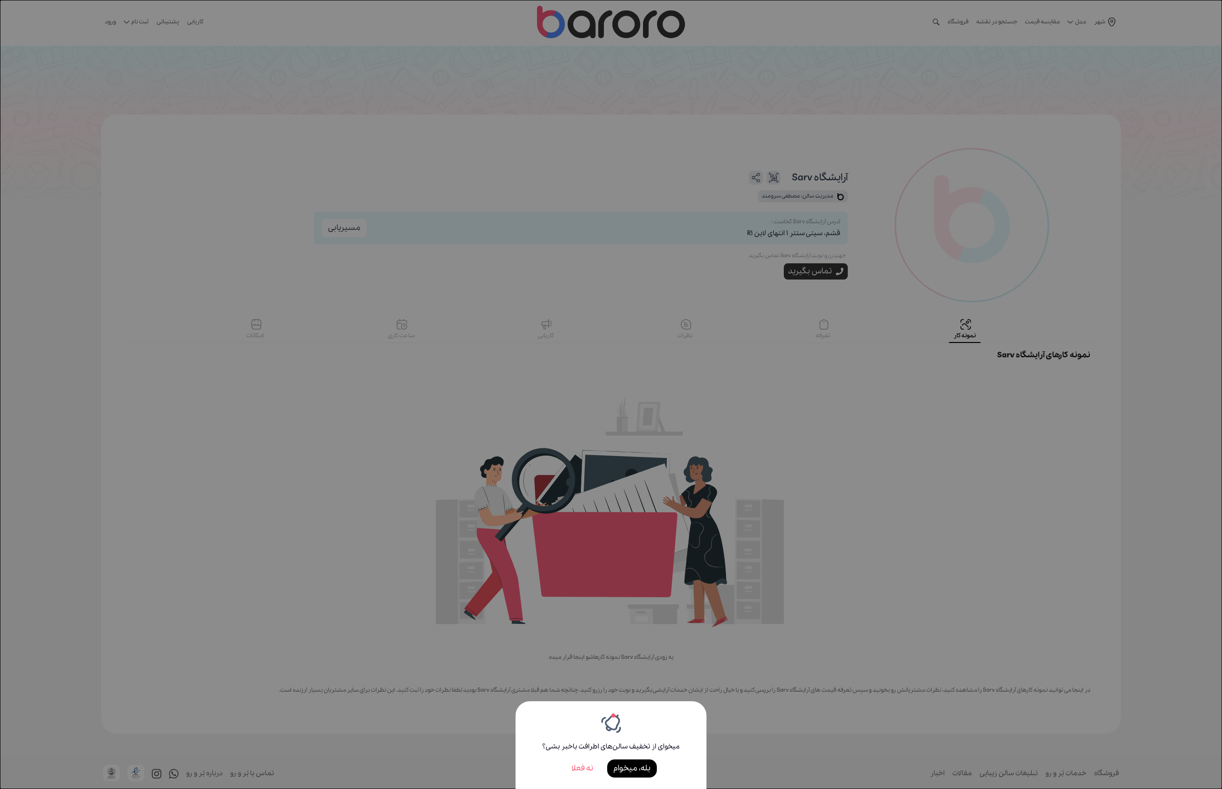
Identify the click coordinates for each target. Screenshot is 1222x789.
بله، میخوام (632, 768)
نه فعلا (582, 768)
